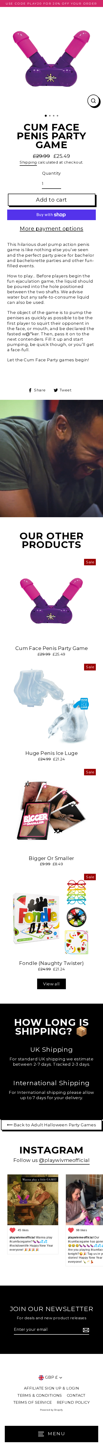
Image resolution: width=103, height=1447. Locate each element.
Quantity (51, 173)
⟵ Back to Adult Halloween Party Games (51, 1124)
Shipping (28, 162)
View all (51, 984)
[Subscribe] (85, 1330)
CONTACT (76, 1395)
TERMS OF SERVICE (32, 1402)
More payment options (51, 228)
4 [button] (58, 116)
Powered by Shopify (51, 1410)
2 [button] (50, 116)
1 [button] (46, 116)
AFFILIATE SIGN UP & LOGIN (51, 1388)
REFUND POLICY (73, 1402)
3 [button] (54, 116)
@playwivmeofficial (64, 1160)
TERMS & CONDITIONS (39, 1395)
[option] (51, 58)
